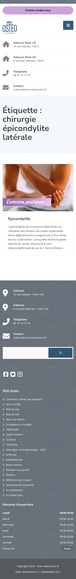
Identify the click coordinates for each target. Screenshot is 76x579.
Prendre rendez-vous (38, 10)
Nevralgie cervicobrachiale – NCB (25, 449)
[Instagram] (19, 375)
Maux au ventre (15, 419)
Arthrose (11, 454)
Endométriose (14, 459)
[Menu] (68, 25)
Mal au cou (12, 409)
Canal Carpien (14, 434)
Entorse (10, 474)
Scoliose (11, 439)
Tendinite (11, 444)
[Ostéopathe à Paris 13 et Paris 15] (10, 27)
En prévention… (15, 490)
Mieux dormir (14, 465)
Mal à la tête (13, 404)
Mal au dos (12, 414)
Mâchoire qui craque (18, 480)
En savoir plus (14, 495)
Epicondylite (19, 218)
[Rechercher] (60, 353)
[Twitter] (13, 375)
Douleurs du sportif (17, 469)
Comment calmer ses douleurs (24, 399)
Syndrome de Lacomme (20, 485)
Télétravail (12, 429)
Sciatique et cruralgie (18, 424)
